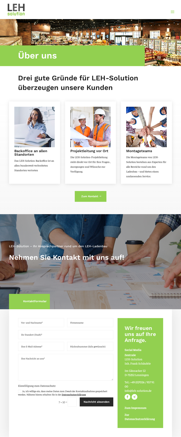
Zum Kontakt (89, 196)
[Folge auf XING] (134, 397)
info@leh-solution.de (138, 390)
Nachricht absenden (96, 401)
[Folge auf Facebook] (127, 397)
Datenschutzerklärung (74, 394)
